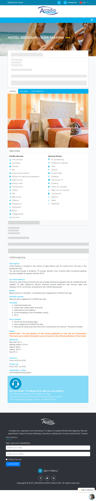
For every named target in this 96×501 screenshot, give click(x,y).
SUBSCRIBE (13, 464)
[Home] (48, 10)
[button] (83, 2)
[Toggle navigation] (92, 20)
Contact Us (72, 2)
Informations (37, 91)
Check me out (15, 459)
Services (24, 91)
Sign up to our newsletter (18, 443)
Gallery (12, 91)
